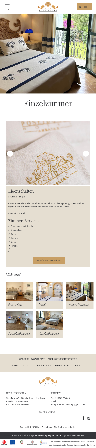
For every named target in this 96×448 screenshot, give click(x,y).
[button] (84, 6)
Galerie (24, 359)
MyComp (35, 435)
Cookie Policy (43, 365)
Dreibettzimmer (19, 333)
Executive (14, 304)
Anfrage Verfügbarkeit (62, 359)
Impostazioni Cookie (68, 365)
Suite (42, 304)
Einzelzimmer (78, 304)
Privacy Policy (21, 365)
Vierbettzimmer (48, 333)
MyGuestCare (78, 435)
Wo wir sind (38, 359)
